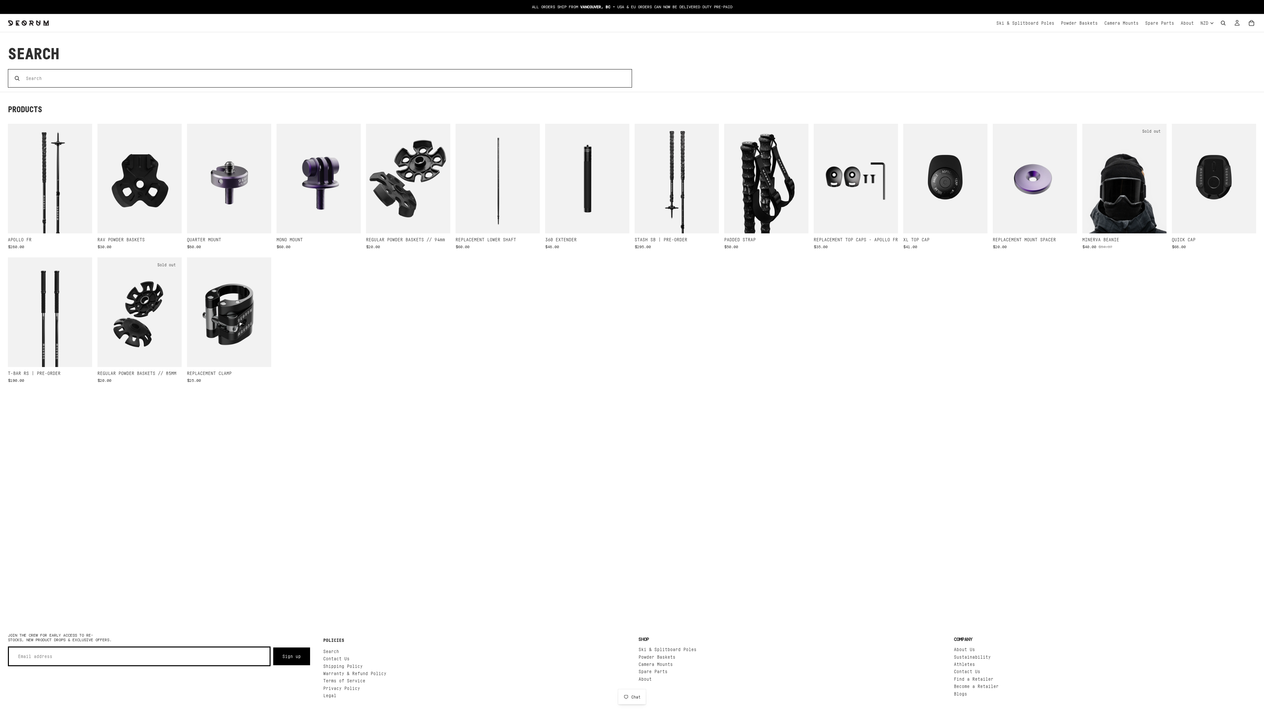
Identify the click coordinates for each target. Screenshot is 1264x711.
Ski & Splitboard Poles (668, 649)
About (645, 678)
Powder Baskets (657, 656)
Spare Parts (653, 671)
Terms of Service (344, 680)
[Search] (1223, 23)
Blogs (960, 693)
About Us (964, 649)
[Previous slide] (18, 178)
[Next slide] (82, 178)
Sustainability (972, 656)
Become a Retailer (976, 686)
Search (331, 651)
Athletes (964, 664)
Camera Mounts (656, 664)
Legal (329, 695)
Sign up (291, 656)
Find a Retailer (973, 678)
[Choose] (82, 223)
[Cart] (1251, 23)
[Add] (171, 223)
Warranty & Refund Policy (354, 673)
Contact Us (336, 658)
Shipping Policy (343, 666)
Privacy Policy (341, 688)
